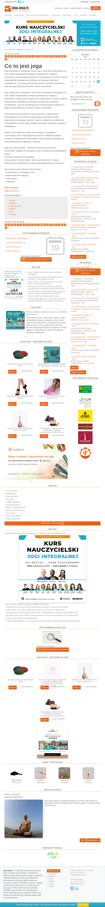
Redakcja (52, 876)
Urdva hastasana (88, 781)
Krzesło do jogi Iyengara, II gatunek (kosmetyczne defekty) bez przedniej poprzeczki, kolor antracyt (52, 683)
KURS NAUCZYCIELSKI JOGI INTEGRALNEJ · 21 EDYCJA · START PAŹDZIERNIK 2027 (83, 218)
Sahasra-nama (15, 206)
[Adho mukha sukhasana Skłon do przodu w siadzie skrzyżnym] (16, 773)
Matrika (13, 209)
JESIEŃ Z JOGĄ (78, 143)
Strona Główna (10, 50)
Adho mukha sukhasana (17, 781)
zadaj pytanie (93, 840)
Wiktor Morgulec (12, 794)
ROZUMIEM (82, 905)
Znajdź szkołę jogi (13, 502)
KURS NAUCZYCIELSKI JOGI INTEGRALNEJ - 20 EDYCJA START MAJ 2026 (85, 171)
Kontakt (86, 8)
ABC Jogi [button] (8, 15)
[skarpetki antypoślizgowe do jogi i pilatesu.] (20, 387)
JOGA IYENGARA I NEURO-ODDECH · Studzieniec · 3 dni (85, 189)
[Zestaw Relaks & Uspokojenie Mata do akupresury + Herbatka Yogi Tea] (52, 354)
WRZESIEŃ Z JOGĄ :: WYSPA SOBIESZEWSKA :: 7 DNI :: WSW (83, 181)
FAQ (83, 840)
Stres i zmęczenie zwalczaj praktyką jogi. (43, 296)
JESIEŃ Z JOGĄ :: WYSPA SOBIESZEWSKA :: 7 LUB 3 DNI (82, 250)
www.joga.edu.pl (12, 190)
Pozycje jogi (10, 513)
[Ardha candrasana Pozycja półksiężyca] (40, 773)
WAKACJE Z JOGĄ (79, 139)
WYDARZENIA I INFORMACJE (82, 130)
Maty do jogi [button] (31, 15)
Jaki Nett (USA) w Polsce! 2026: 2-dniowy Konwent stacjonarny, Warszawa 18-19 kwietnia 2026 (47, 292)
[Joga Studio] (85, 436)
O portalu (52, 874)
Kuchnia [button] (92, 15)
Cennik (66, 8)
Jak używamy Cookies (49, 905)
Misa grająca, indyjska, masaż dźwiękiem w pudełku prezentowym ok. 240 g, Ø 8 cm (52, 430)
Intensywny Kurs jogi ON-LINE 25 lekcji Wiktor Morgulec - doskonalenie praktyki (45, 278)
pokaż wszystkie (77, 257)
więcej (12, 372)
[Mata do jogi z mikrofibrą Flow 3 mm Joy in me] (52, 387)
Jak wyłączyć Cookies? (67, 905)
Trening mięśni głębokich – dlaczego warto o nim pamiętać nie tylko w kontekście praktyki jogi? (47, 300)
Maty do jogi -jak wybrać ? (16, 507)
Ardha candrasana (40, 781)
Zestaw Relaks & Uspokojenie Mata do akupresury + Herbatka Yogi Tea (51, 365)
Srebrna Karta (76, 8)
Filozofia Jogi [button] (43, 15)
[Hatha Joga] (85, 388)
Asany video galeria (13, 516)
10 (50, 337)
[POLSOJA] (52, 855)
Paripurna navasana (64, 781)
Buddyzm (13, 203)
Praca (50, 879)
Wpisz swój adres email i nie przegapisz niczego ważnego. (81, 98)
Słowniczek (29, 50)
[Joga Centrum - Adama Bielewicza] (85, 401)
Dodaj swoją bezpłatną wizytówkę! (54, 649)
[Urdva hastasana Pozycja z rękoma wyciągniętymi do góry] (88, 773)
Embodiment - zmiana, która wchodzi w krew (85, 198)
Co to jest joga (11, 491)
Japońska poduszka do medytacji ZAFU (20, 365)
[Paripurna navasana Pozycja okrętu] (64, 773)
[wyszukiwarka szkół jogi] (52, 637)
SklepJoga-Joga (95, 8)
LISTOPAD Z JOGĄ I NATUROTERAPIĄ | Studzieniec (85, 239)
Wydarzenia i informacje (15, 510)
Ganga (12, 200)
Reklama (58, 8)
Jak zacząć (10, 499)
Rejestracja (85, 2)
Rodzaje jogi (11, 493)
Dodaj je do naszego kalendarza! (87, 152)
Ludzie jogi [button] (55, 15)
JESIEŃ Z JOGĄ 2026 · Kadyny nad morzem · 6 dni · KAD (83, 228)
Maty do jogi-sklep (13, 519)
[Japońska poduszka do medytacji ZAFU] (20, 354)
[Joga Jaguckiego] (85, 452)
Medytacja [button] (67, 15)
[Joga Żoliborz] (85, 415)
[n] (52, 33)
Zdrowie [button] (83, 15)
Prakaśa (13, 214)
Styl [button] (75, 15)
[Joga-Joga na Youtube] (22, 2)
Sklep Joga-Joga (53, 871)
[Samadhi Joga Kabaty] (85, 426)
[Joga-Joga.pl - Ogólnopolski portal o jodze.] (17, 9)
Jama (11, 211)
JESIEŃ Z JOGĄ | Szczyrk (80, 208)
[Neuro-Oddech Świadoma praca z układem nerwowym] (14, 320)
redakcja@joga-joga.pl (78, 875)
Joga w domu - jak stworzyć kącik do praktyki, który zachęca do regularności (45, 283)
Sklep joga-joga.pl (13, 505)
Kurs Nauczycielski (81, 135)
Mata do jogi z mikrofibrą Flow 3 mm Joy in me (51, 397)
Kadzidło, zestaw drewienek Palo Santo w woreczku (20, 429)
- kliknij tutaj (51, 523)
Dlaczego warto (12, 496)
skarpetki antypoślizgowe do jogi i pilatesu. (20, 397)
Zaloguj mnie (95, 2)
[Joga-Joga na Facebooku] (19, 2)
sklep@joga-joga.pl (77, 884)
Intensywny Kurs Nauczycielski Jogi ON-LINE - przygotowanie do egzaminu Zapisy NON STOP (46, 287)
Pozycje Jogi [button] (19, 15)
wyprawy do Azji (16, 893)
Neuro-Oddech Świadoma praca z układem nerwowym (44, 273)
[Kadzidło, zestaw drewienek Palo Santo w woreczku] (20, 419)
